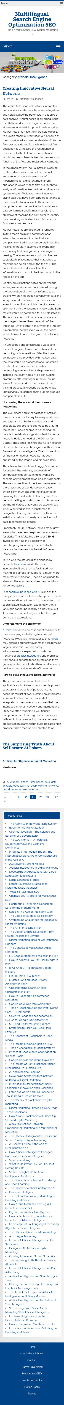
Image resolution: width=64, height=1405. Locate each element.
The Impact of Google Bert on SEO (30, 1043)
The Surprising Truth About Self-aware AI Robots (28, 745)
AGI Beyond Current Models (26, 863)
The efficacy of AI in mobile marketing (32, 1232)
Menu (4, 3)
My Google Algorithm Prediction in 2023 (33, 955)
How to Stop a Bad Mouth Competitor (32, 1324)
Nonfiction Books (32, 1380)
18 (47, 797)
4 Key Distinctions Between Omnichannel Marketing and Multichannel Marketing (31, 1128)
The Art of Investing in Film (25, 927)
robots (54, 638)
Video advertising (19, 1160)
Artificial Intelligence (31, 98)
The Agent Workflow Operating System (33, 823)
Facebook (19, 564)
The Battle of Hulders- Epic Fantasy (31, 915)
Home (32, 1347)
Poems (32, 1394)
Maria (10, 98)
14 (19, 797)
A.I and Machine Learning (24, 1072)
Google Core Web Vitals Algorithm (30, 1004)
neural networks (12, 789)
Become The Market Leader (26, 827)
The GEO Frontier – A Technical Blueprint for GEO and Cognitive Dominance (26, 843)
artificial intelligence (29, 655)
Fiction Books (32, 1387)
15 (26, 797)
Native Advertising (32, 1367)
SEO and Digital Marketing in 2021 (29, 1024)
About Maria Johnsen (32, 1353)
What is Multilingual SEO (24, 891)
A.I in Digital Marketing (22, 1236)
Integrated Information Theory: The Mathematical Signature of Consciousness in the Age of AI (31, 855)
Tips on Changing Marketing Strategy (32, 1047)
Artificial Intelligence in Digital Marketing (33, 867)
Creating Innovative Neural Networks (32, 1256)
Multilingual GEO (32, 1374)
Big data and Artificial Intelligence (29, 1212)
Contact (32, 1360)
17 (40, 797)
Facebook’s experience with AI (22, 592)
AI (8, 782)
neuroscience (30, 789)
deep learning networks (44, 785)
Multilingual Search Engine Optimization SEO (32, 19)
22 (56, 797)
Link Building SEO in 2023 (24, 975)
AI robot (7, 630)
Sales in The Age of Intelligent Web (31, 911)
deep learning (21, 785)
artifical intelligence (32, 782)
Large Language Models (24, 879)
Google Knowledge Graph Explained (31, 1060)
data (47, 782)
